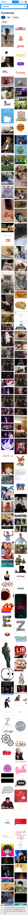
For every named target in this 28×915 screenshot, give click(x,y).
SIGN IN (22, 1)
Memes (4, 22)
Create (16, 1)
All (3, 17)
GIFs (9, 17)
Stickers (16, 17)
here (5, 913)
